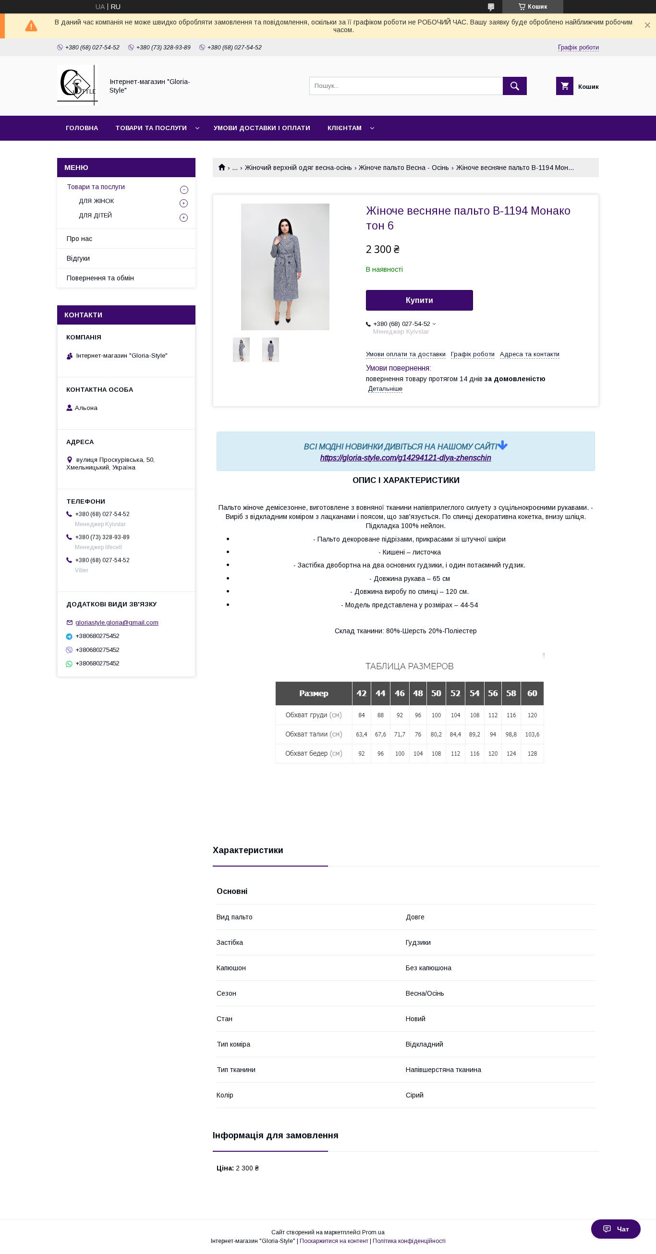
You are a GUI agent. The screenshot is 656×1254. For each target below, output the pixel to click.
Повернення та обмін (100, 278)
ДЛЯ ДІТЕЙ (95, 215)
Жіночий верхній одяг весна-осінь (298, 167)
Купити (419, 300)
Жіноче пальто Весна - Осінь (404, 167)
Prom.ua (373, 1232)
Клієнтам (345, 128)
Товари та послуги (151, 128)
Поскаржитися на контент (334, 1241)
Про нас (79, 238)
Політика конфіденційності (409, 1241)
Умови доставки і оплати (262, 128)
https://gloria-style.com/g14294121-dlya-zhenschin (405, 458)
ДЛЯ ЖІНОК (96, 201)
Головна (82, 128)
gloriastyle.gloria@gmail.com (116, 622)
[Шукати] (515, 86)
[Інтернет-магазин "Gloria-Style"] (77, 103)
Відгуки (78, 258)
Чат (623, 1229)
